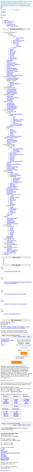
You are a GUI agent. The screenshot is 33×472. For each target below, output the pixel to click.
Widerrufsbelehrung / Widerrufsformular (10, 453)
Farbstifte (9, 162)
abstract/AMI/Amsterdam (16, 114)
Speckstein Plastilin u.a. (12, 244)
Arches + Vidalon (14, 173)
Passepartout (10, 241)
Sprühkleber (10, 100)
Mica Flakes (19, 46)
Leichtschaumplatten (12, 89)
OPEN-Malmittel (17, 121)
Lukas (11, 129)
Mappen (12, 82)
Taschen (12, 85)
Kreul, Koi (12, 155)
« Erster (14, 336)
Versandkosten (4, 451)
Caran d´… (6, 396)
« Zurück (19, 336)
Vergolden (9, 86)
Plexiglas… (16, 396)
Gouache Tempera (11, 62)
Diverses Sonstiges (11, 251)
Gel (14, 118)
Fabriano (12, 198)
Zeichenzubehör (11, 168)
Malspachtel (10, 237)
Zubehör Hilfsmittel (11, 108)
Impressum (3, 454)
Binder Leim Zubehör (12, 218)
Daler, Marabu (13, 153)
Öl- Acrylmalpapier (11, 191)
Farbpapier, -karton (11, 187)
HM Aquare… (5, 408)
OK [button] (1, 6)
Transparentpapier (9, 214)
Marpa (11, 202)
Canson (12, 196)
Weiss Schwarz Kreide (12, 223)
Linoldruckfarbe (11, 65)
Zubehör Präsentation (12, 93)
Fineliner (9, 165)
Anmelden (3, 11)
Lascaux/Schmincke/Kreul (16, 125)
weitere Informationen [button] (25, 5)
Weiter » (24, 336)
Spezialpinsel (10, 236)
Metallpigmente (10, 222)
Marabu (12, 50)
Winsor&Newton (14, 186)
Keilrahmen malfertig (12, 140)
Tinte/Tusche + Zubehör (12, 71)
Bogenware (15, 180)
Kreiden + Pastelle (11, 326)
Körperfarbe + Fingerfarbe (13, 64)
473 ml (17, 39)
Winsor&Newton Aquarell (16, 161)
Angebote (6, 20)
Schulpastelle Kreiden (12, 107)
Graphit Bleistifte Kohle (12, 166)
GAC (14, 116)
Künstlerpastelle (11, 104)
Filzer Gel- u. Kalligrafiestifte (14, 164)
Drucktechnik (10, 139)
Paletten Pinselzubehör (12, 250)
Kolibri (11, 229)
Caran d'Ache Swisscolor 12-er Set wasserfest (15, 304)
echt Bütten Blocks (17, 182)
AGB (2, 450)
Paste (14, 122)
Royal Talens (13, 51)
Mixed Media (10, 190)
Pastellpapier (10, 193)
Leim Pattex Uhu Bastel (12, 97)
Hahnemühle (13, 200)
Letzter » (29, 336)
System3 (12, 55)
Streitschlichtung (5, 457)
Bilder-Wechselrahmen (12, 79)
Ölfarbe (8, 67)
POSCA (12, 159)
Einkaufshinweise (11, 24)
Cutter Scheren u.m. (11, 240)
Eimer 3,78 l (16, 42)
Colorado (12, 232)
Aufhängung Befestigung (13, 78)
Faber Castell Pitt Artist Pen (16, 154)
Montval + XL (13, 183)
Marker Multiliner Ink (18, 148)
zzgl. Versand (28, 345)
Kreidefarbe (10, 74)
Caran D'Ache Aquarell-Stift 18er (12, 271)
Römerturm (12, 184)
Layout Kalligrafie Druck (13, 189)
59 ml (17, 44)
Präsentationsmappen (15, 83)
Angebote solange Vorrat (10, 252)
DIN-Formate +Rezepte (12, 26)
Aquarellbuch (16, 179)
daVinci (12, 227)
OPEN (14, 47)
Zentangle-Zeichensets (12, 169)
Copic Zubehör (16, 151)
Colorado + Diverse (14, 197)
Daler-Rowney (13, 208)
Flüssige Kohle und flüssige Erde (15, 75)
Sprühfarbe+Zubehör (12, 69)
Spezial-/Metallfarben (12, 68)
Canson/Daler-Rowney (15, 175)
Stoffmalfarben (10, 72)
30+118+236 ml (20, 37)
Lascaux (12, 49)
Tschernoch (12, 212)
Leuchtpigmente (11, 221)
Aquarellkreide (10, 103)
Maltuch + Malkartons (12, 141)
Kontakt (3, 448)
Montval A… (26, 396)
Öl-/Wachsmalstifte (11, 105)
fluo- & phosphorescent (18, 40)
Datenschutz (4, 455)
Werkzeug (9, 143)
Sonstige (12, 135)
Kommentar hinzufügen (16, 391)
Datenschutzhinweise (5, 470)
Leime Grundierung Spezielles (14, 136)
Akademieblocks (17, 178)
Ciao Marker (16, 150)
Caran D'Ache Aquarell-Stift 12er (12, 314)
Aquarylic (9, 61)
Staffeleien (9, 248)
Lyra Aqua (12, 157)
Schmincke (12, 53)
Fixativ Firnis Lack (11, 111)
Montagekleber (10, 98)
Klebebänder (10, 96)
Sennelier (12, 54)
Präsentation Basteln (12, 92)
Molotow (12, 158)
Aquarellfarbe (10, 60)
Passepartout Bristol (11, 90)
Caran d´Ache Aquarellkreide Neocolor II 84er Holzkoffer (15, 327)
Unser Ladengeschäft (9, 21)
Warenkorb (3, 15)
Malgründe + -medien (18, 119)
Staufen (12, 133)
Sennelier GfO (13, 132)
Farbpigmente (10, 219)
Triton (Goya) (13, 57)
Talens (11, 211)
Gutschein (6, 254)
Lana (11, 201)
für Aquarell (10, 126)
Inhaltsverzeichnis (5, 458)
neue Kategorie (13, 58)
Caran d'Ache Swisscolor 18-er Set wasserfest (15, 294)
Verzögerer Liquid (17, 123)
